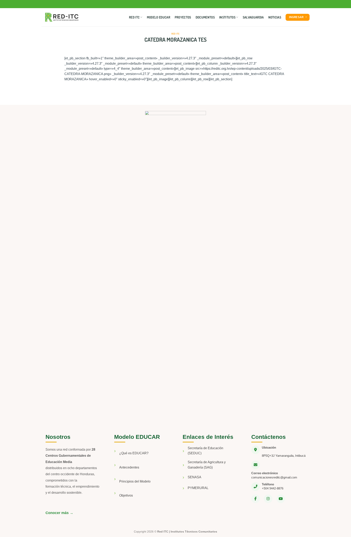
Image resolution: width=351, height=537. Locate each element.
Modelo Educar (158, 17)
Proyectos (183, 17)
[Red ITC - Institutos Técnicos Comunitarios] (61, 17)
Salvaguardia (253, 17)
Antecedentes (129, 467)
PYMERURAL (198, 488)
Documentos (205, 17)
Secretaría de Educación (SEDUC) (205, 450)
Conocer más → (59, 513)
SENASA (194, 477)
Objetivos (126, 495)
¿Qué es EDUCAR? (133, 453)
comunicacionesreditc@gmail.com (274, 477)
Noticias (274, 17)
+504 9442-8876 (272, 488)
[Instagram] (268, 499)
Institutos (227, 17)
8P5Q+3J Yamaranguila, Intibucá (284, 455)
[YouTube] (280, 499)
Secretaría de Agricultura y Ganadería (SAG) (207, 464)
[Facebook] (255, 499)
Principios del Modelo (135, 481)
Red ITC (134, 17)
